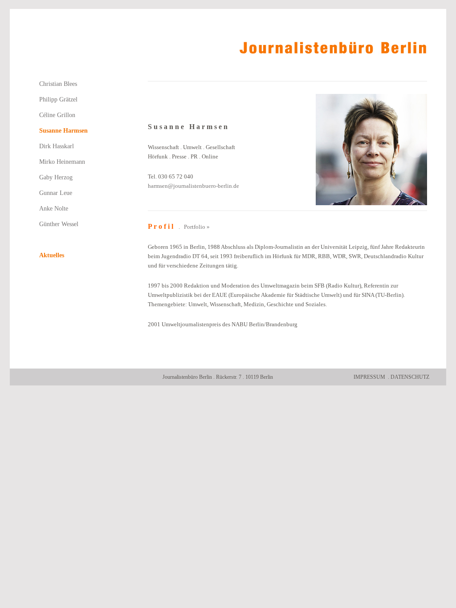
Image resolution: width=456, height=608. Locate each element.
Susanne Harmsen (63, 130)
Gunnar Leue (55, 193)
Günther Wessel (58, 224)
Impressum (369, 377)
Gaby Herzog (56, 177)
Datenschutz (410, 377)
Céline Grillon (57, 115)
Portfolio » (197, 226)
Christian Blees (58, 84)
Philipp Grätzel (58, 99)
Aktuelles (51, 255)
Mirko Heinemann (62, 161)
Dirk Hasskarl (56, 146)
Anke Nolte (53, 208)
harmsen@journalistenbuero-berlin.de (193, 185)
